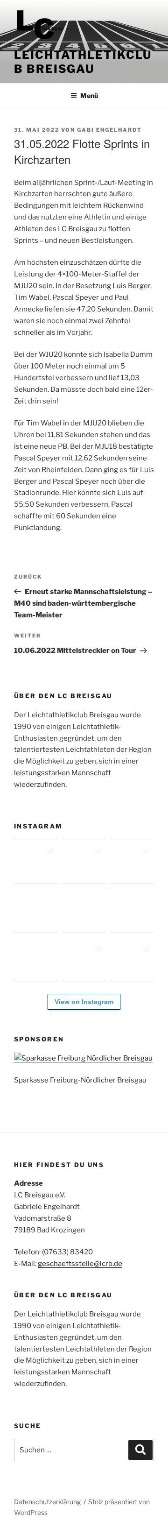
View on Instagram (84, 1001)
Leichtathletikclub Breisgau (83, 62)
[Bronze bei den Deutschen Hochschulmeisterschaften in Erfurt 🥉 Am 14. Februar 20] (132, 862)
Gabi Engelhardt (109, 130)
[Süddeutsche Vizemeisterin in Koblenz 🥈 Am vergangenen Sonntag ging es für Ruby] (83, 862)
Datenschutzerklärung (47, 1502)
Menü (89, 95)
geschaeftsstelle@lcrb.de (80, 1263)
